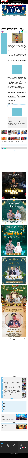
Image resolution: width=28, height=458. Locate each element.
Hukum (1, 445)
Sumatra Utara (23, 3)
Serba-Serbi (19, 3)
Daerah (6, 3)
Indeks (4, 3)
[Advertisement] (14, 20)
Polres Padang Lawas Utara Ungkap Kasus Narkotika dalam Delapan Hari (12, 383)
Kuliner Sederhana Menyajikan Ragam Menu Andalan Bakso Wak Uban (8, 425)
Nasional (17, 3)
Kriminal (12, 3)
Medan (14, 3)
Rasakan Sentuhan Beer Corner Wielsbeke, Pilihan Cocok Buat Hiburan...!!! (9, 429)
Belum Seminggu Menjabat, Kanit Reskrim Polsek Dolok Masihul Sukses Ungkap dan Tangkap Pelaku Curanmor (12, 387)
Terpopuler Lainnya (12, 398)
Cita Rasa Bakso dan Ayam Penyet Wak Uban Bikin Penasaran (8, 427)
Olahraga (21, 445)
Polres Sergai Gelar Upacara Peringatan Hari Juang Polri (12, 395)
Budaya (4, 409)
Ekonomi (4, 406)
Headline (9, 3)
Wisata (8, 446)
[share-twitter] (21, 32)
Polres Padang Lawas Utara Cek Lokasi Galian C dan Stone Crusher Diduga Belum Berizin (12, 379)
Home (1, 3)
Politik (1, 446)
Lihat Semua (14, 150)
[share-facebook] (19, 32)
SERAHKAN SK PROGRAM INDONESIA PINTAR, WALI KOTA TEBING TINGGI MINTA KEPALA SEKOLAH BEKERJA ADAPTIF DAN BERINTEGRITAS (12, 391)
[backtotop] (14, 441)
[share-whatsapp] (22, 32)
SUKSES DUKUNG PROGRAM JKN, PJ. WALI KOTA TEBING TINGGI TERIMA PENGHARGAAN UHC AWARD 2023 (8, 416)
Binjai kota (9, 103)
